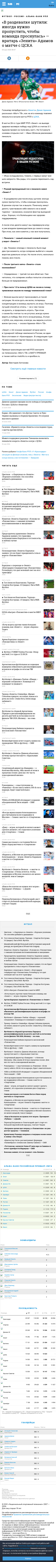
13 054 (27, 1371)
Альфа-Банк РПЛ (37, 16)
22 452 (53, 1348)
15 (1, 1223)
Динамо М (6, 1205)
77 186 (36, 1337)
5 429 (28, 1408)
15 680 (27, 1348)
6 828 (54, 1397)
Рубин (5, 1198)
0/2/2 (47, 1216)
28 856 (53, 1318)
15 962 (53, 1371)
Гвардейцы (28, 1423)
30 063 (36, 1397)
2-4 (51, 1216)
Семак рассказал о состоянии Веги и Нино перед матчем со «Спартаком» (25, 1095)
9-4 (51, 1173)
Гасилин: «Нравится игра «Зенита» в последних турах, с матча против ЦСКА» (27, 428)
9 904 (54, 1402)
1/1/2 (47, 1205)
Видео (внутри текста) (32, 395)
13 (1, 1216)
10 (1, 1205)
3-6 (51, 1227)
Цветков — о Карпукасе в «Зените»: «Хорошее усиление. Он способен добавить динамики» (27, 933)
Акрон (5, 1223)
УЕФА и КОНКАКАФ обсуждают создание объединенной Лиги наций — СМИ (28, 1073)
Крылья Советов (8, 1220)
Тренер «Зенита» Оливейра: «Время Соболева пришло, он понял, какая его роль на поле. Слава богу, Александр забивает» (28, 1025)
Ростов (5, 1202)
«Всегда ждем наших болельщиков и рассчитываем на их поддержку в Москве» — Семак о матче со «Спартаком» (27, 1079)
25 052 (53, 1330)
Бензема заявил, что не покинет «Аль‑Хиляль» (24, 1152)
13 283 (27, 1365)
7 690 (28, 1391)
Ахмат (5, 1216)
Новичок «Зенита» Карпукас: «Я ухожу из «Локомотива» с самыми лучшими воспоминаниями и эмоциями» (28, 951)
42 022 (36, 1378)
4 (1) (47, 1255)
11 (1, 1209)
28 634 (36, 1402)
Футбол (7, 16)
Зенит (11, 392)
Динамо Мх (6, 1184)
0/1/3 (47, 1227)
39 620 (36, 1384)
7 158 (28, 1402)
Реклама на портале (9, 1494)
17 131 (27, 1342)
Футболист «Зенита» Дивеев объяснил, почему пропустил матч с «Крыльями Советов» (24, 1052)
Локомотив (6, 1213)
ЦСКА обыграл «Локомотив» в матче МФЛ (22, 990)
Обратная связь (8, 1491)
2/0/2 (47, 1191)
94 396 (36, 1324)
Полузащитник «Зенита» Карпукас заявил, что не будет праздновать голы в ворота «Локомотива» (28, 965)
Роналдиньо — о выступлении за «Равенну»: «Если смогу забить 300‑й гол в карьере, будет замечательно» (27, 1067)
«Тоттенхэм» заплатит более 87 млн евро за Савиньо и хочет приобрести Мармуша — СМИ (27, 1147)
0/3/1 (47, 1213)
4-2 (51, 1187)
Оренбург (6, 1195)
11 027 (53, 1384)
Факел (5, 1227)
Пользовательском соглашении (17, 1548)
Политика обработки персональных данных (18, 1498)
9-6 (51, 1184)
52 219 (36, 1371)
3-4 (51, 1213)
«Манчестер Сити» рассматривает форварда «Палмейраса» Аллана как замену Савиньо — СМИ (25, 1141)
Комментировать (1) (28, 378)
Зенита (31, 110)
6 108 (54, 1391)
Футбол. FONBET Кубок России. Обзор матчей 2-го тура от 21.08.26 (27, 1004)
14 (1, 1220)
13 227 (53, 1342)
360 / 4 (36, 1432)
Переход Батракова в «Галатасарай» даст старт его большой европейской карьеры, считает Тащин (25, 1123)
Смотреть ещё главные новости (28, 368)
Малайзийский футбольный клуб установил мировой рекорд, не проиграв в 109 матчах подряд (27, 945)
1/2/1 (47, 1195)
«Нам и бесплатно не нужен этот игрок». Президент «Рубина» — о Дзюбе (26, 1117)
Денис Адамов (44, 110)
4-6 (51, 1195)
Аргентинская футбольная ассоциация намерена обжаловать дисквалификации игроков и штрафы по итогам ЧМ (27, 1011)
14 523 (27, 1354)
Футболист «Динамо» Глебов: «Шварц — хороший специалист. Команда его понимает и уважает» (24, 1018)
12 (55, 1173)
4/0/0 (47, 1173)
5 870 (54, 1408)
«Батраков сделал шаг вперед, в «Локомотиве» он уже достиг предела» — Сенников (27, 1129)
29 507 (27, 1318)
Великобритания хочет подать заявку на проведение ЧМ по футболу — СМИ (27, 1047)
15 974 (53, 1324)
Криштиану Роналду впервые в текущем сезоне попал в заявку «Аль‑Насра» (28, 1135)
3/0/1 (47, 1177)
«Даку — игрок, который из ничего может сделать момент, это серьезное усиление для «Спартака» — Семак (25, 1088)
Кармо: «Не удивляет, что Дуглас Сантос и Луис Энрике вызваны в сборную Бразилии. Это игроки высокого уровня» (25, 416)
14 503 (27, 1359)
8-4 (51, 1180)
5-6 (51, 1198)
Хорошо (28, 1558)
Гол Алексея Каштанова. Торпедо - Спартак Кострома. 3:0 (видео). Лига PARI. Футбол (27, 939)
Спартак (5, 1180)
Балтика (5, 1191)
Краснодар (6, 1173)
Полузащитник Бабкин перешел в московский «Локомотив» (24, 1041)
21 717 (36, 1408)
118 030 (36, 1318)
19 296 (27, 1337)
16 (1, 1227)
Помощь (5, 1489)
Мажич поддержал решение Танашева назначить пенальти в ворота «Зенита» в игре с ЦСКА (25, 439)
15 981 (53, 1365)
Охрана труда (7, 1497)
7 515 (28, 1397)
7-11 (52, 1209)
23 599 (27, 1324)
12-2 (52, 1177)
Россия (19, 16)
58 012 (36, 1359)
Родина (5, 1209)
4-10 (52, 1223)
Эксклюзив (16, 395)
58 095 (36, 1354)
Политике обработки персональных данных (35, 1546)
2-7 (51, 1220)
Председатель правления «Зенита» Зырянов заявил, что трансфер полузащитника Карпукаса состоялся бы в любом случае (27, 958)
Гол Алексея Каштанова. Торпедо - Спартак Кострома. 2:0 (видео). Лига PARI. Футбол (27, 979)
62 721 (36, 1348)
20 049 (27, 1330)
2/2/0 (47, 1187)
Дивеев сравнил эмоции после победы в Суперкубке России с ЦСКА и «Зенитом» (27, 403)
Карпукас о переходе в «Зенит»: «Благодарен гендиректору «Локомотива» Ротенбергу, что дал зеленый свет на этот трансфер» (25, 972)
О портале (6, 1492)
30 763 (36, 1391)
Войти (51, 6)
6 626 (54, 1378)
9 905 (28, 1384)
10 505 (27, 1378)
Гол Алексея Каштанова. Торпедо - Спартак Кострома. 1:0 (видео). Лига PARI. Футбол (27, 985)
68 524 (36, 1342)
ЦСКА (36, 116)
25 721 (53, 1359)
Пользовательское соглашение (13, 1495)
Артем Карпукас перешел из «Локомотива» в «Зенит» (27, 999)
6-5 (51, 1191)
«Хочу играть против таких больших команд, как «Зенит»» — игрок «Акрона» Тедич (25, 995)
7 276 (54, 1337)
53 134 (36, 1365)
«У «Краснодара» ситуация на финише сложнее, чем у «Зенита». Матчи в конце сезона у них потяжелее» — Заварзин (25, 454)
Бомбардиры (28, 1240)
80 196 (36, 1330)
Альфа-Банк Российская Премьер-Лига (28, 1166)
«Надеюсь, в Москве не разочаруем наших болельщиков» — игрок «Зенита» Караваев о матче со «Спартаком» (26, 1102)
